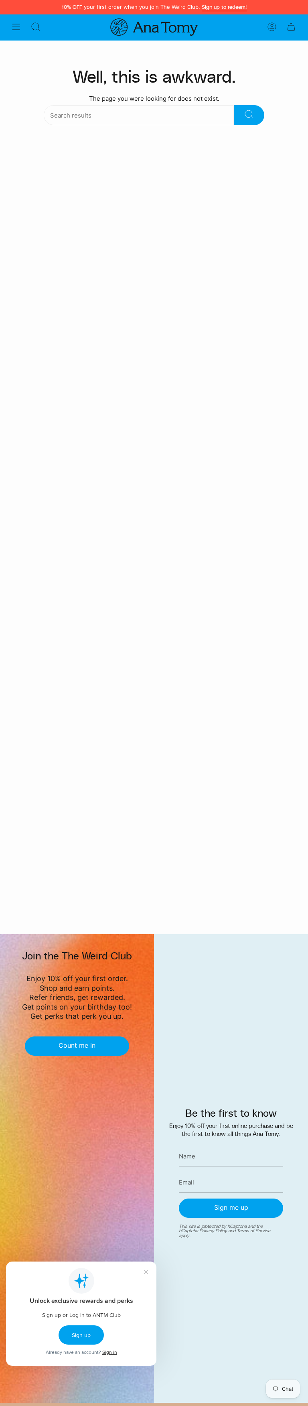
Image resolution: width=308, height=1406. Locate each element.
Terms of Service (253, 1231)
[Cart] (291, 27)
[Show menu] (16, 27)
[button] (36, 27)
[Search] (249, 115)
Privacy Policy (213, 1231)
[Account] (272, 27)
